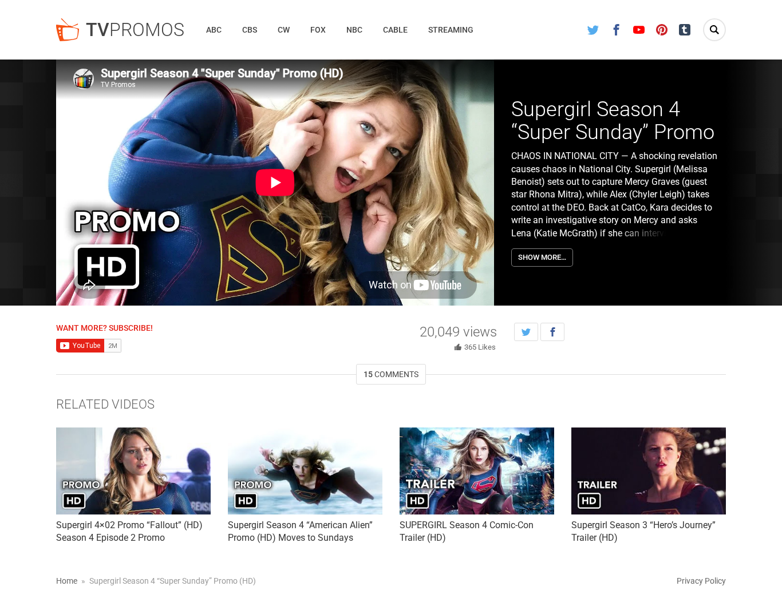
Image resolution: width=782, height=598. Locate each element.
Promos (135, 30)
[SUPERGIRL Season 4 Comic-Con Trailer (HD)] (477, 470)
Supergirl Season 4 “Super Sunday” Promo (612, 120)
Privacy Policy (701, 580)
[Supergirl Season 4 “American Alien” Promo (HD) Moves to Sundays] (305, 470)
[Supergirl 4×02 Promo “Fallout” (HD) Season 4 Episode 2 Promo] (133, 470)
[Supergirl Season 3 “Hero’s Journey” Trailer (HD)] (648, 470)
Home (66, 580)
